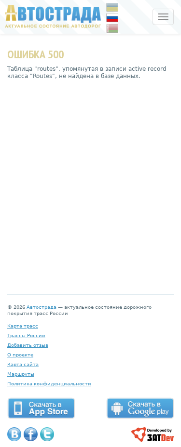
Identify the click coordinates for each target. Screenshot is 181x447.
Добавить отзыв (27, 345)
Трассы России (26, 335)
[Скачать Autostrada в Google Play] (140, 408)
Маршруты (20, 374)
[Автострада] (50, 16)
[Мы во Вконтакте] (14, 434)
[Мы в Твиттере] (47, 434)
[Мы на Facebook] (31, 434)
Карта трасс (22, 326)
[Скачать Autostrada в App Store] (41, 408)
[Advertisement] (90, 180)
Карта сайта (23, 364)
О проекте (20, 354)
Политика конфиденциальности (49, 383)
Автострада (41, 307)
